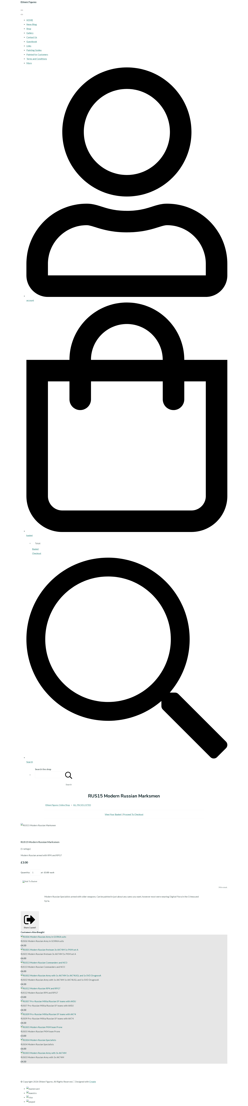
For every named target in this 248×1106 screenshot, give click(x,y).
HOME (29, 20)
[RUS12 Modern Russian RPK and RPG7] (40, 988)
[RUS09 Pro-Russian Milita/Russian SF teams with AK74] (48, 1014)
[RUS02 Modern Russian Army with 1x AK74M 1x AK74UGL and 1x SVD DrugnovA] (61, 975)
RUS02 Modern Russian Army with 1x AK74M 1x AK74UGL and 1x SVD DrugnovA (60, 979)
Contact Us (31, 37)
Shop (28, 28)
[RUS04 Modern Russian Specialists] (38, 1040)
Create (92, 1081)
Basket (35, 549)
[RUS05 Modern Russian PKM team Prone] (41, 1027)
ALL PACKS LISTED (82, 805)
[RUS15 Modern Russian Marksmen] (25, 834)
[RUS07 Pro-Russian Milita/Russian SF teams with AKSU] (48, 1001)
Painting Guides (34, 50)
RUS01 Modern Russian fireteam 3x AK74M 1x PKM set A (48, 954)
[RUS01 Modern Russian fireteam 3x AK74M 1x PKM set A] (49, 949)
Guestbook (31, 41)
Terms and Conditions (36, 59)
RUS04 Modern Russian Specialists (37, 1044)
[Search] (68, 775)
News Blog (31, 24)
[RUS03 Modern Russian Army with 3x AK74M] (43, 1053)
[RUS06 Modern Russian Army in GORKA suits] (43, 936)
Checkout (36, 553)
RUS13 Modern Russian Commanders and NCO (43, 967)
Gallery (29, 33)
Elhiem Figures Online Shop (57, 805)
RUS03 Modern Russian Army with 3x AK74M (42, 1057)
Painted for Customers (37, 54)
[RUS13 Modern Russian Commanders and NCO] (44, 962)
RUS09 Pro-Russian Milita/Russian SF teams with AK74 (47, 1018)
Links (28, 46)
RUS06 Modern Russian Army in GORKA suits (42, 941)
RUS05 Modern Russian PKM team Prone (40, 1031)
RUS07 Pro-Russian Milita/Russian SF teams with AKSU (47, 1005)
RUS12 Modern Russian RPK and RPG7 (39, 992)
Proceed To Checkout (133, 814)
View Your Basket (113, 814)
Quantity (25, 872)
